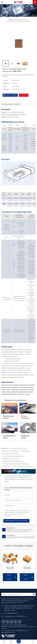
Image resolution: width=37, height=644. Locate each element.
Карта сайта (4, 624)
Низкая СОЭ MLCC (25, 451)
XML (11, 624)
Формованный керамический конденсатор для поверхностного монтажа (27, 568)
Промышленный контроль (8, 417)
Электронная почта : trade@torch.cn (15, 616)
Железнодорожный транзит (9, 437)
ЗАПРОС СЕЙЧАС (11, 95)
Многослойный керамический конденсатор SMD (10, 568)
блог (8, 624)
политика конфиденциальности (19, 624)
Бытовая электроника (25, 417)
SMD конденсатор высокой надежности (11, 453)
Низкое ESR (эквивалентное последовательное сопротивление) (16, 463)
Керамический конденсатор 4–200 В (19, 448)
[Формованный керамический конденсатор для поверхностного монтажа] (27, 558)
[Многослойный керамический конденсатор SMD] (10, 558)
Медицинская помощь (25, 437)
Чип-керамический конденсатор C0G (10, 458)
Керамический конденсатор (20, 19)
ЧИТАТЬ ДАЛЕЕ (9, 577)
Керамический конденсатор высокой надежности (13, 456)
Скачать (24, 95)
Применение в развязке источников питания (22, 466)
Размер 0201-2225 (6, 466)
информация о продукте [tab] (11, 104)
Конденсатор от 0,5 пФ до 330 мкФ (10, 451)
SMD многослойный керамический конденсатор (13, 461)
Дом (11, 19)
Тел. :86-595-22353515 (11, 613)
